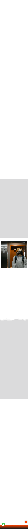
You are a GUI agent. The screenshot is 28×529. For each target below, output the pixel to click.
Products (3, 513)
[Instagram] (6, 520)
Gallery (2, 511)
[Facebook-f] (2, 520)
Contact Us (3, 508)
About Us (3, 506)
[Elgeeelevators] (21, 4)
